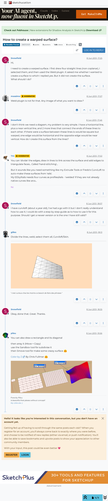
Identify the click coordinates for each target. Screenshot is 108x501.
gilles (13, 232)
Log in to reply (94, 50)
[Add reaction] (77, 86)
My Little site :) (17, 403)
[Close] (102, 418)
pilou (13, 333)
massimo (15, 96)
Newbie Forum (12, 45)
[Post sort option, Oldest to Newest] (77, 50)
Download (92, 30)
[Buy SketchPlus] (54, 477)
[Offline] (6, 98)
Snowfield (16, 58)
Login (25, 455)
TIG (12, 156)
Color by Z (16, 356)
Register (11, 455)
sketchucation (21, 2)
